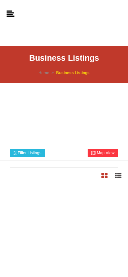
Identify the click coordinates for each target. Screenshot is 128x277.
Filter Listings (29, 153)
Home (43, 73)
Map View (105, 153)
